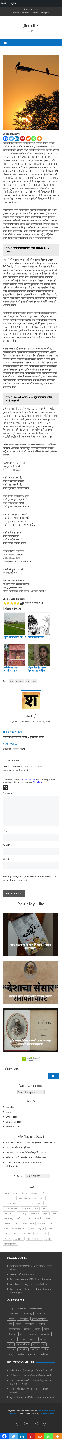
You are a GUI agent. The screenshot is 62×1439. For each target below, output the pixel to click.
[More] (39, 138)
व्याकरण (7, 1238)
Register (10, 1107)
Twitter (35, 12)
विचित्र (37, 1233)
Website (7, 859)
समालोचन (34, 1349)
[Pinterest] (22, 138)
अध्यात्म (11, 1318)
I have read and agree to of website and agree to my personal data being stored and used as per (29, 780)
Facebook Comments (33, 766)
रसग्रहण (43, 1339)
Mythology (13, 1313)
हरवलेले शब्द (44, 1354)
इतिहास (27, 1218)
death (24, 1192)
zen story (22, 1213)
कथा (10, 1323)
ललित (11, 1344)
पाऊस (51, 1223)
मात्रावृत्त (22, 1339)
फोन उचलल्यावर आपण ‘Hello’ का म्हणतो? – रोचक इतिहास (30, 1142)
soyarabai (26, 1208)
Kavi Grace (9, 1198)
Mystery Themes (47, 1413)
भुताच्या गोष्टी (45, 1334)
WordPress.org (13, 1126)
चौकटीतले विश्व (14, 1328)
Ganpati (34, 1192)
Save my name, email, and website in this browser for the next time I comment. (29, 878)
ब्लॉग (21, 1334)
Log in (9, 1112)
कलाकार (48, 1218)
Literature (21, 1308)
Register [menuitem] (13, 3)
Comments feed (13, 1121)
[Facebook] (5, 138)
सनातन (48, 1238)
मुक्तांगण (33, 1339)
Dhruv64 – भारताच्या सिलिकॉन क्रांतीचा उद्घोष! (26, 1152)
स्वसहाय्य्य (31, 1354)
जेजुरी (16, 1223)
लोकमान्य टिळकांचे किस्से (40, 1375)
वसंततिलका (26, 1233)
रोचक (16, 1233)
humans (19, 681)
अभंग (54, 1213)
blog (11, 681)
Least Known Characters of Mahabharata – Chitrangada (27, 1164)
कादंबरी (7, 1223)
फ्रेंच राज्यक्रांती (18, 1228)
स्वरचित (21, 1354)
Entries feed (11, 1116)
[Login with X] (5, 787)
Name (6, 831)
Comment (8, 793)
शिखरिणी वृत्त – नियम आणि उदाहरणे (39, 1397)
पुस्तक (37, 1328)
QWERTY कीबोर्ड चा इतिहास (18, 1147)
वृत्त (46, 1233)
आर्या (18, 1218)
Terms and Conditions (27, 779)
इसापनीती (37, 1218)
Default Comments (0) (12, 766)
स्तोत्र (11, 1354)
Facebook (25, 12)
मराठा (50, 1228)
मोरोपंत (6, 1233)
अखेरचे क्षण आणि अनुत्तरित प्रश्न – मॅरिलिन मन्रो (26, 1157)
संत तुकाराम (19, 1238)
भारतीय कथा (32, 1334)
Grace (45, 1192)
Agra (15, 1192)
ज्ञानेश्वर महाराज (28, 1223)
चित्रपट (42, 1323)
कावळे (34, 681)
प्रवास (46, 1328)
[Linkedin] (16, 138)
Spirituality (27, 1313)
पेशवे (6, 1228)
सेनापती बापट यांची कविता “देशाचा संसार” (30, 996)
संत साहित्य (23, 1349)
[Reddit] (28, 138)
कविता (18, 1323)
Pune (25, 1203)
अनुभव (45, 1213)
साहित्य (45, 1349)
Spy (36, 1208)
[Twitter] (11, 138)
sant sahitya (37, 1203)
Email (6, 845)
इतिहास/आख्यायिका (39, 1318)
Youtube (16, 12)
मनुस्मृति (41, 1228)
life (27, 681)
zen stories (9, 1213)
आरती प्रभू (8, 1218)
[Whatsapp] (33, 138)
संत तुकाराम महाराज (34, 1238)
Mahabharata (24, 1198)
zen (43, 1208)
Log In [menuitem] (4, 3)
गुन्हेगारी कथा (29, 1323)
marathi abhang (11, 1203)
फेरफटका (12, 1334)
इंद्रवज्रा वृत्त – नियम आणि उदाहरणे (37, 1370)
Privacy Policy (37, 782)
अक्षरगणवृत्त (35, 1213)
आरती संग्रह (23, 1318)
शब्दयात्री (31, 26)
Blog (11, 1308)
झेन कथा (41, 1223)
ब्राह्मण (31, 1228)
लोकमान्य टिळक (23, 1344)
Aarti (6, 1192)
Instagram (45, 12)
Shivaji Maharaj (10, 1208)
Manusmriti (39, 1198)
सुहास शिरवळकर (10, 1243)
